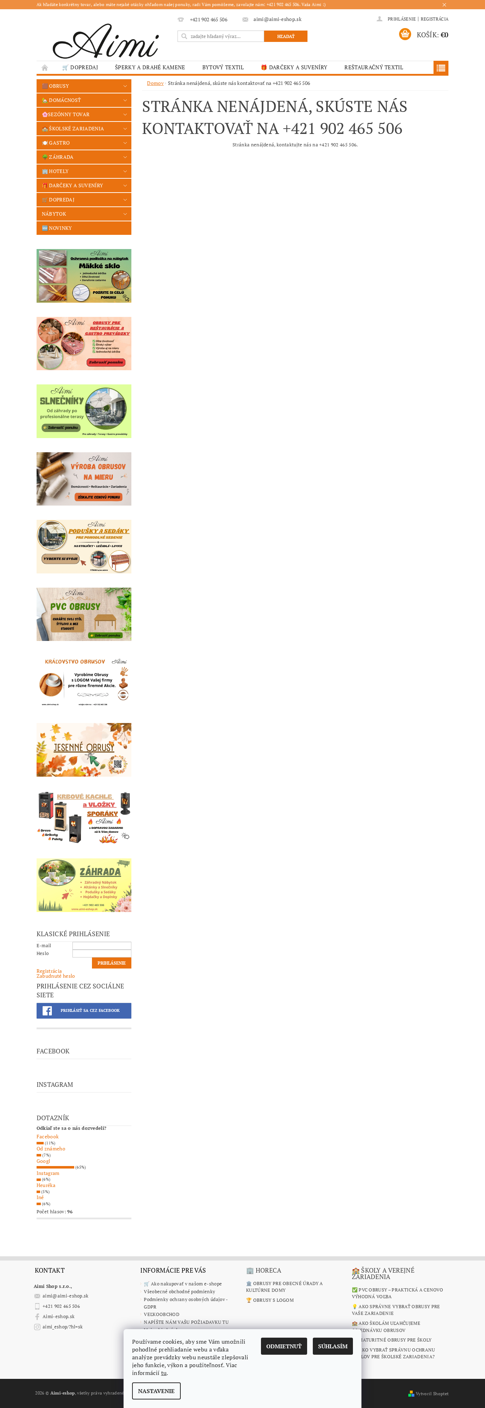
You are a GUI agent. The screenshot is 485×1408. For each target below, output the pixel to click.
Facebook (48, 1136)
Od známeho (51, 1148)
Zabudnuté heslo (56, 975)
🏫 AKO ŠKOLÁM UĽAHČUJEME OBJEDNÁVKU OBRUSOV (386, 1326)
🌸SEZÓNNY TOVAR (65, 114)
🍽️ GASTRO (56, 142)
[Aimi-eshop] (105, 38)
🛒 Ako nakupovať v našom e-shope (183, 1283)
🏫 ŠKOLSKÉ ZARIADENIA (73, 128)
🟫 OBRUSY (55, 85)
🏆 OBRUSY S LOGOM (270, 1300)
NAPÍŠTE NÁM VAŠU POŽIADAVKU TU (186, 1322)
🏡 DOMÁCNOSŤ (61, 100)
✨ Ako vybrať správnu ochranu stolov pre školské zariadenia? (393, 1353)
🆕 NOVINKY (57, 228)
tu (164, 1373)
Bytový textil (223, 67)
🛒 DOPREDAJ (80, 67)
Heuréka (46, 1185)
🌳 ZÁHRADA (58, 156)
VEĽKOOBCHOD (161, 1314)
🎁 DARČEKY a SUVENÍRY (294, 67)
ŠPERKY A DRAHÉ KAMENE (150, 67)
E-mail (44, 945)
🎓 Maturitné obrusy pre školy (392, 1340)
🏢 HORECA (264, 1270)
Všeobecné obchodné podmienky (179, 1291)
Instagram (48, 1173)
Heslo (43, 953)
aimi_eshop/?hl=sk (63, 1326)
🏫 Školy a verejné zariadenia (383, 1273)
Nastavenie (156, 1391)
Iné (40, 1197)
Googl (43, 1161)
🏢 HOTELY (55, 171)
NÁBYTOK (54, 213)
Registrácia (435, 19)
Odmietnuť (284, 1346)
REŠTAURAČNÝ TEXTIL (373, 67)
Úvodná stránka (45, 67)
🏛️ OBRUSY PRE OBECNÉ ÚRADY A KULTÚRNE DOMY (284, 1287)
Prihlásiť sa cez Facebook (90, 1010)
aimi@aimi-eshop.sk (66, 1296)
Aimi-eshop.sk (59, 1316)
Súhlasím (333, 1346)
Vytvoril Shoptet (432, 1394)
